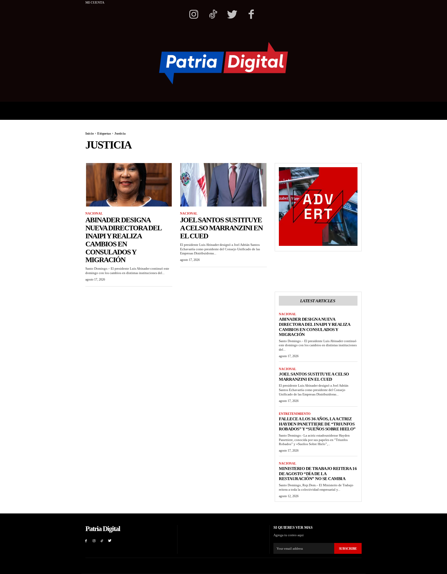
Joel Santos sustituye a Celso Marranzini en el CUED (221, 228)
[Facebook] (251, 15)
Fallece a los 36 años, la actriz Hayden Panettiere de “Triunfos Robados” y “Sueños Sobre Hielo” (317, 423)
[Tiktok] (213, 15)
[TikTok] (102, 540)
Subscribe (348, 548)
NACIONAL (94, 213)
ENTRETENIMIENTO (294, 414)
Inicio (89, 133)
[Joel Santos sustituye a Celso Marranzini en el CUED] (223, 185)
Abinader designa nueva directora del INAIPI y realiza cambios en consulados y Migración (123, 240)
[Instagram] (193, 15)
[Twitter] (232, 15)
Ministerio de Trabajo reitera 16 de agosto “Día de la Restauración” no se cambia (318, 473)
